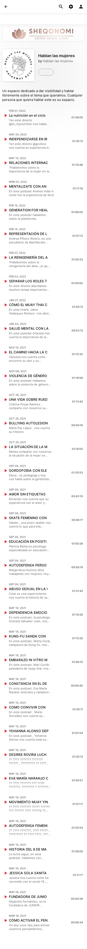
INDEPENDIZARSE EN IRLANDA (34, 139)
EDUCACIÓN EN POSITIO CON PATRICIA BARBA (47, 541)
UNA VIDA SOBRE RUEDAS (30, 399)
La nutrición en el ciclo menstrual (36, 115)
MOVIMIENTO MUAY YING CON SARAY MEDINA (47, 802)
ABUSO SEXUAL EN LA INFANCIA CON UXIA (44, 589)
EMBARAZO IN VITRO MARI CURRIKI (38, 660)
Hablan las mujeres (58, 61)
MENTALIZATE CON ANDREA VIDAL (37, 186)
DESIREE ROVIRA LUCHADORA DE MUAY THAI (46, 755)
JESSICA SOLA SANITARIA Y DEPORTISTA (43, 873)
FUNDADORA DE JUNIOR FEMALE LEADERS (44, 897)
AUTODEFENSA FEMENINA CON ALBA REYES (45, 826)
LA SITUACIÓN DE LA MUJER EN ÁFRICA (42, 447)
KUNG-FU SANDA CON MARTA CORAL (40, 636)
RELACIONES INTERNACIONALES (35, 163)
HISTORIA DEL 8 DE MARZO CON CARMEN (43, 849)
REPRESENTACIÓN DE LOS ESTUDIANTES (43, 234)
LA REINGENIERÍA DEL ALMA (32, 257)
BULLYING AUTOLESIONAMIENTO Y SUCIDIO (45, 423)
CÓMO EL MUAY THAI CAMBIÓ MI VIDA (40, 305)
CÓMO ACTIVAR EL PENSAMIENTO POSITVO (45, 920)
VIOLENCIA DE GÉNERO (28, 376)
